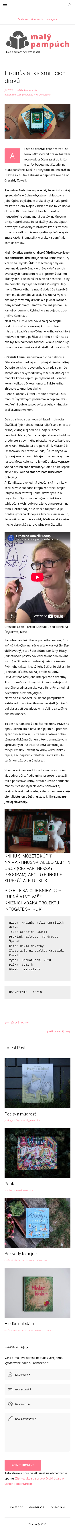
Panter (11, 1183)
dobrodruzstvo (30, 94)
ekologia (15, 1260)
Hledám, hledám (19, 1323)
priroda (39, 1260)
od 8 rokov (22, 90)
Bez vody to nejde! (21, 1253)
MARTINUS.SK (24, 862)
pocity (8, 1120)
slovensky (24, 1120)
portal (32, 1260)
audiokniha (10, 94)
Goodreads (37, 19)
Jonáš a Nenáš (55, 1031)
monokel (17, 1190)
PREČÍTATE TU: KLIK (28, 880)
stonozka (35, 1120)
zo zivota (46, 1330)
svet (46, 1260)
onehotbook (45, 94)
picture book (27, 1330)
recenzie (33, 90)
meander (15, 1330)
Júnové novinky (20, 1022)
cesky (19, 94)
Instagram (52, 19)
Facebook (23, 19)
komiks (8, 1190)
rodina (38, 1330)
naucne (24, 1260)
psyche (15, 1120)
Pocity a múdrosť (20, 1114)
